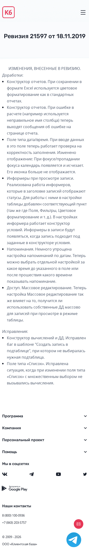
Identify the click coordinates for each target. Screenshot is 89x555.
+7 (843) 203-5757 (14, 522)
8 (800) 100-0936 (13, 515)
